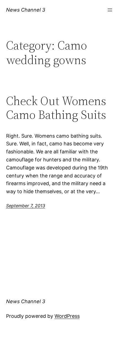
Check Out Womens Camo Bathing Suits (56, 108)
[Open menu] (110, 10)
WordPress (67, 316)
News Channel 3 (25, 10)
